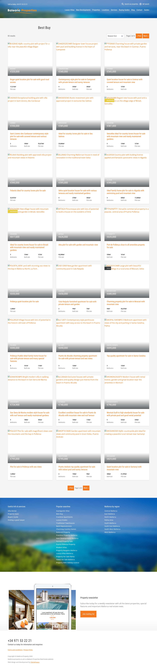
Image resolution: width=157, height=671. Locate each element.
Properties (96, 10)
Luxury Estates (61, 520)
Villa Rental (12, 511)
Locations (105, 10)
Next (145, 36)
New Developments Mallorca (67, 538)
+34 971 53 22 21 (21, 4)
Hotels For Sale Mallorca (65, 559)
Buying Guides (124, 10)
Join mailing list (88, 614)
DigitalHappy (35, 662)
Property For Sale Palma (65, 556)
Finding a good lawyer (16, 520)
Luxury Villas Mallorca (64, 553)
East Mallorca (109, 514)
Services (114, 10)
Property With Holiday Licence (67, 563)
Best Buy (59, 514)
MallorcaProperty (22, 11)
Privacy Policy (28, 650)
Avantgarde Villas (63, 511)
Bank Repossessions (64, 526)
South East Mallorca (112, 526)
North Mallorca (110, 517)
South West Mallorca (112, 529)
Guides (146, 10)
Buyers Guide (13, 517)
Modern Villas (61, 547)
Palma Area (108, 520)
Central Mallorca (110, 511)
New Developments (83, 10)
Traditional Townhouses (65, 523)
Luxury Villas (69, 10)
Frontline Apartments (64, 517)
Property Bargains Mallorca (66, 550)
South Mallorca (110, 523)
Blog (133, 10)
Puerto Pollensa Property (65, 544)
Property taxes (13, 514)
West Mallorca (109, 532)
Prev (139, 36)
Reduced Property (63, 532)
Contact (139, 10)
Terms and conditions (15, 650)
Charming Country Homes (66, 529)
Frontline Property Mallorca (66, 535)
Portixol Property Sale (64, 541)
